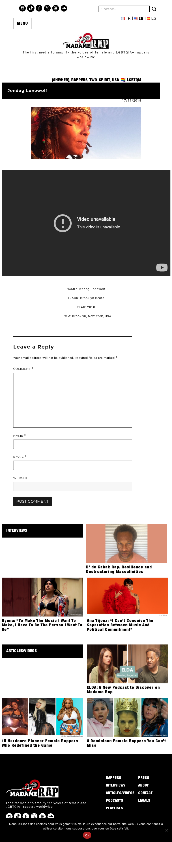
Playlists (114, 808)
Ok (87, 835)
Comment (23, 369)
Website (20, 478)
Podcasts (114, 801)
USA (115, 80)
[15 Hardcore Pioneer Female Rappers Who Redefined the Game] (42, 717)
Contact (145, 793)
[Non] (166, 830)
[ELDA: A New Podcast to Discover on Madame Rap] (127, 664)
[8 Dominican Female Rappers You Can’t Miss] (127, 717)
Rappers (79, 80)
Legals (144, 801)
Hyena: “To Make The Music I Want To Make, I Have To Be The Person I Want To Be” (42, 625)
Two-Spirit (99, 80)
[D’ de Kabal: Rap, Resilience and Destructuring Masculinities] (126, 543)
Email (20, 457)
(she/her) (60, 80)
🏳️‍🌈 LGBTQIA (131, 80)
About (143, 786)
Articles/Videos (21, 651)
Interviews (16, 531)
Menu (22, 24)
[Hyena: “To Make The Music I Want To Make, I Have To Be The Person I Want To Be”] (42, 597)
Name (19, 436)
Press (143, 778)
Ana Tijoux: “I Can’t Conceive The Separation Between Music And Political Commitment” (120, 625)
